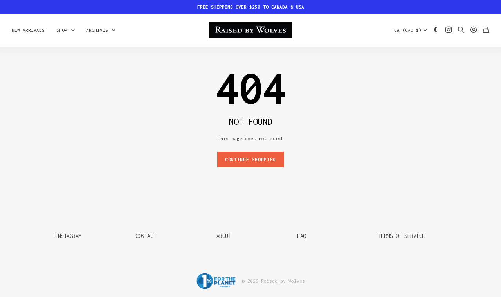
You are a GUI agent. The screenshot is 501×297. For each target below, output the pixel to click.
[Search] (461, 30)
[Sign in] (473, 30)
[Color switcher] (436, 30)
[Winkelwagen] (486, 30)
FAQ (301, 235)
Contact (145, 235)
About (223, 235)
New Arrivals (28, 29)
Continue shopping (250, 159)
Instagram (68, 235)
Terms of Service (401, 235)
